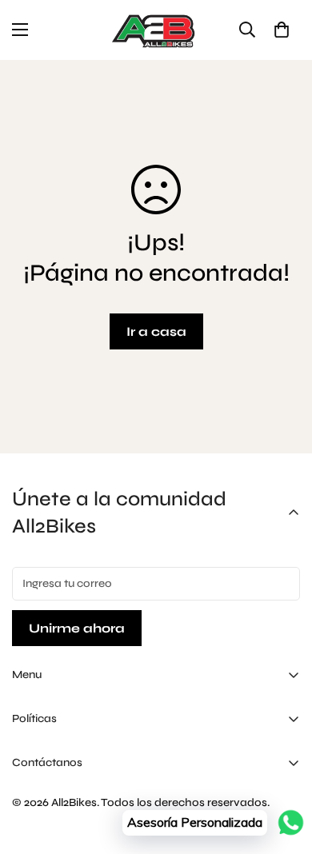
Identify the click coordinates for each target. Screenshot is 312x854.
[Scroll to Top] (283, 769)
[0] (281, 29)
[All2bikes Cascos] (156, 30)
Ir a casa (156, 331)
